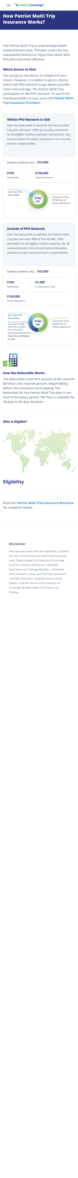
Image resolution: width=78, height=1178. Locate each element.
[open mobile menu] (8, 5)
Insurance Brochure (45, 503)
